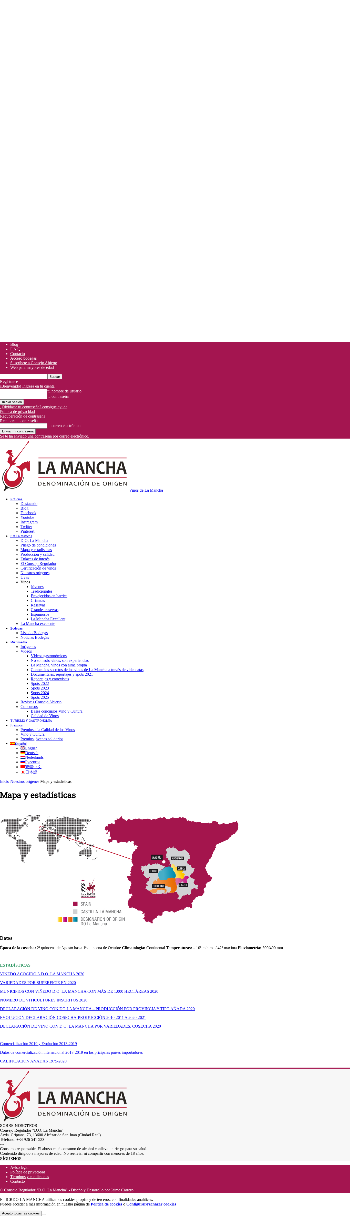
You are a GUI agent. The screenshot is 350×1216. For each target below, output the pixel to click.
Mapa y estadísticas (36, 550)
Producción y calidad (37, 554)
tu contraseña (58, 396)
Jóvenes (37, 586)
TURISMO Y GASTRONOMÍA (31, 720)
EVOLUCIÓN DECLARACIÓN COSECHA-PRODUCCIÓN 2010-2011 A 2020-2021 (73, 1017)
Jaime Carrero (122, 1190)
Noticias (16, 499)
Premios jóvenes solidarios (41, 739)
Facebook (28, 513)
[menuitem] (18, 744)
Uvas (24, 577)
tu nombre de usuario (64, 391)
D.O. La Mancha (21, 536)
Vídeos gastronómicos (49, 656)
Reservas (38, 605)
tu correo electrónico (63, 425)
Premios (16, 725)
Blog (14, 344)
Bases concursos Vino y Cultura (57, 711)
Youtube (27, 517)
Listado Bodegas (34, 633)
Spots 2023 (40, 688)
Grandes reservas (44, 609)
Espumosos (40, 614)
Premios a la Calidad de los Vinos (47, 729)
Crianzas (38, 600)
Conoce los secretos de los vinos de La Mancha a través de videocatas (87, 669)
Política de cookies (106, 1204)
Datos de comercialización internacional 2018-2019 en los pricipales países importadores (71, 1052)
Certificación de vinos (38, 568)
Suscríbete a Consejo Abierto (33, 363)
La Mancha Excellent (48, 619)
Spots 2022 (40, 683)
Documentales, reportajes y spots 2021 (62, 674)
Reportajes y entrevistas (50, 679)
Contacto (17, 353)
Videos (26, 651)
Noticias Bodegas (34, 637)
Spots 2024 (40, 693)
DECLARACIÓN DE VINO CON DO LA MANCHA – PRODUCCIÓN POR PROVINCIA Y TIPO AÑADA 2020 (97, 1009)
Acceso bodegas (23, 358)
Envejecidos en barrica (49, 596)
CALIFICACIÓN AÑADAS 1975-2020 (33, 1061)
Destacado (28, 503)
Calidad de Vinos (45, 716)
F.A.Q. (16, 349)
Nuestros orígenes (34, 573)
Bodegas (16, 628)
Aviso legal (19, 1167)
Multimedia (18, 642)
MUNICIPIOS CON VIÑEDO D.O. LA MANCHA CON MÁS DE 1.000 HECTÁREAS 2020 (79, 991)
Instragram (29, 522)
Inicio (4, 781)
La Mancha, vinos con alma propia (59, 665)
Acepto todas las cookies (21, 1213)
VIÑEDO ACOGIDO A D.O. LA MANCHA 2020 (42, 974)
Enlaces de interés (34, 559)
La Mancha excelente (37, 623)
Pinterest (27, 531)
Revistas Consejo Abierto (40, 702)
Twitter (26, 526)
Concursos (29, 706)
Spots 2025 (40, 697)
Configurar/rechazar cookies (151, 1204)
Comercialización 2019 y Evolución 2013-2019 (38, 1043)
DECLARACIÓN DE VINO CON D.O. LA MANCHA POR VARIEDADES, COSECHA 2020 (80, 1026)
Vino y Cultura (32, 734)
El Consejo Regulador (38, 563)
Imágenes (28, 646)
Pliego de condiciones (38, 545)
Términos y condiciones (29, 1176)
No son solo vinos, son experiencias (60, 660)
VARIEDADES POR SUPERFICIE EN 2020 (38, 982)
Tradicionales (41, 591)
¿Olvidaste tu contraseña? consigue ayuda (33, 407)
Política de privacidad (17, 411)
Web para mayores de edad (32, 367)
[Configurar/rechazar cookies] (44, 1214)
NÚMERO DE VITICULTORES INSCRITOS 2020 (43, 1000)
